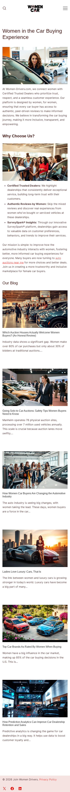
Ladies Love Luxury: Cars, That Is (21, 571)
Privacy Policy (48, 779)
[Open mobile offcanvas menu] (65, 8)
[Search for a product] (4, 8)
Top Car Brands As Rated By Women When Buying (31, 646)
